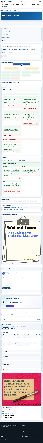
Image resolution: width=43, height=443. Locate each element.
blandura (24, 174)
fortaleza (31, 104)
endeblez (13, 191)
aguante (29, 102)
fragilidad (17, 191)
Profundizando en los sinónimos (8, 33)
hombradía (35, 104)
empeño (10, 114)
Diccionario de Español (5, 10)
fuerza (9, 170)
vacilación (35, 123)
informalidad (11, 105)
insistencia (17, 114)
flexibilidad (28, 174)
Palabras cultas (15, 345)
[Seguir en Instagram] (8, 411)
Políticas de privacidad (27, 437)
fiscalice (31, 201)
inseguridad (30, 123)
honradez (29, 99)
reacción (5, 173)
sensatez (10, 188)
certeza (24, 114)
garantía (32, 119)
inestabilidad (16, 144)
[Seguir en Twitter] (8, 417)
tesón (5, 102)
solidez (26, 74)
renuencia (13, 173)
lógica (13, 187)
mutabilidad (6, 147)
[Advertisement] (21, 23)
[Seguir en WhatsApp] (8, 415)
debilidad (34, 108)
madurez (16, 187)
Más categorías (26, 345)
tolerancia (33, 174)
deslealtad (24, 108)
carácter (36, 102)
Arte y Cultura (9, 343)
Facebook (23, 425)
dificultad (17, 173)
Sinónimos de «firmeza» (15, 207)
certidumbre (29, 114)
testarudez (15, 132)
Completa (5, 285)
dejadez (5, 120)
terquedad (10, 132)
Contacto (2, 436)
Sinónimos (11, 10)
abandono (5, 135)
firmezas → (39, 319)
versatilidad (6, 149)
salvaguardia (25, 120)
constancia (17, 49)
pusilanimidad (30, 108)
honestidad (25, 99)
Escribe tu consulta (5, 275)
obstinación (15, 129)
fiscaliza (36, 201)
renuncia (10, 135)
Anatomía (4, 343)
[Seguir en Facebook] (8, 413)
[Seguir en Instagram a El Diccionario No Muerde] (21, 389)
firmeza (15, 10)
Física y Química (29, 343)
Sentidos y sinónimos (6, 30)
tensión (24, 170)
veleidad (14, 120)
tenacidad (32, 49)
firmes (3, 201)
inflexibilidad (34, 99)
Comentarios (5, 40)
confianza (33, 114)
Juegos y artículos (4, 6)
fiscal (28, 201)
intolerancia (35, 170)
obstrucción (6, 175)
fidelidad (10, 99)
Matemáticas (5, 345)
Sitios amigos (3, 440)
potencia (13, 170)
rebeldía (9, 173)
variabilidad (11, 147)
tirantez (31, 170)
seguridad (29, 49)
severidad (24, 102)
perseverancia (25, 49)
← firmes (3, 319)
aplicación (5, 99)
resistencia (26, 71)
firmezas (24, 201)
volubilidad (6, 106)
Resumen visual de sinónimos (7, 31)
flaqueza (5, 144)
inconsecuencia (10, 144)
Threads (23, 431)
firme (12, 201)
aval (33, 117)
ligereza (15, 105)
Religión (21, 345)
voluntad (16, 117)
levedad (10, 146)
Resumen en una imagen (7, 37)
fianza (29, 119)
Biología (15, 343)
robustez (16, 170)
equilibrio (28, 117)
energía (24, 104)
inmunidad (36, 119)
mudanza (18, 146)
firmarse (15, 201)
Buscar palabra (5, 328)
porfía (5, 117)
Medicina (10, 345)
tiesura (28, 170)
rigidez (35, 71)
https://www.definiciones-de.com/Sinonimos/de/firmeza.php (14, 209)
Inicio (2, 4)
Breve (10, 285)
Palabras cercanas (6, 34)
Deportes (23, 343)
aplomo (32, 102)
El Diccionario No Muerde (26, 432)
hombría (24, 105)
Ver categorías (12, 328)
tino (31, 117)
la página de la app (19, 302)
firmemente (8, 201)
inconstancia (13, 52)
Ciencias (19, 343)
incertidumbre (25, 123)
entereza (21, 49)
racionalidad (6, 188)
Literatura (35, 343)
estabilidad (25, 119)
